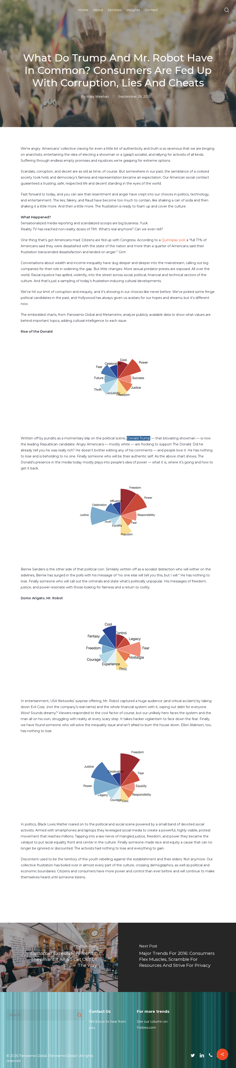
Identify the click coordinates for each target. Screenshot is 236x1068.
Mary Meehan (97, 96)
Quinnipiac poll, (174, 240)
